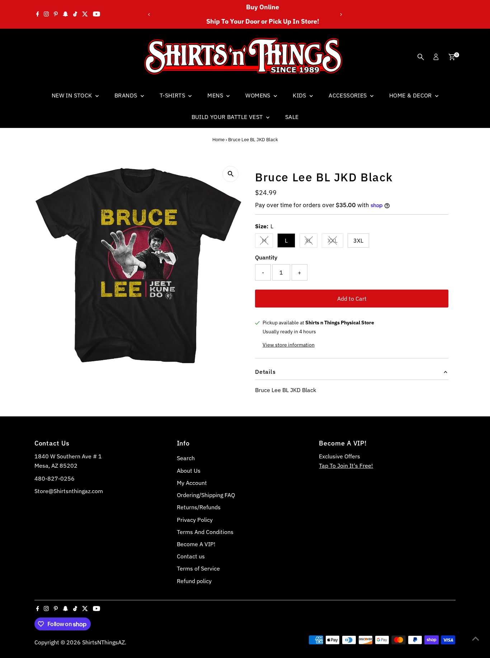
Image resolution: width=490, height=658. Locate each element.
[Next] (341, 14)
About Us (189, 470)
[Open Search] (421, 57)
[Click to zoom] (230, 174)
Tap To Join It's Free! (346, 465)
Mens (216, 95)
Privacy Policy (195, 519)
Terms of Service (198, 568)
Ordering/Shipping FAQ (206, 495)
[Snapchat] (65, 14)
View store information (289, 344)
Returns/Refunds (199, 507)
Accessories (348, 95)
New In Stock (73, 95)
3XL (358, 240)
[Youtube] (96, 14)
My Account (192, 482)
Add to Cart (352, 298)
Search (186, 458)
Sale (292, 116)
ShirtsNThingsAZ (103, 642)
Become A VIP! (196, 544)
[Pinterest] (56, 14)
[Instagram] (46, 14)
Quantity (266, 257)
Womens (258, 95)
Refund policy (194, 581)
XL (311, 242)
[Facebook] (37, 14)
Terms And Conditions (205, 531)
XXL (335, 242)
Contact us (191, 556)
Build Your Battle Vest (228, 116)
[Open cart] (452, 57)
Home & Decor (411, 95)
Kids (300, 95)
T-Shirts (173, 95)
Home (218, 140)
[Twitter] (85, 14)
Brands (126, 95)
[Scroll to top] (475, 638)
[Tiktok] (75, 14)
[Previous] (149, 14)
